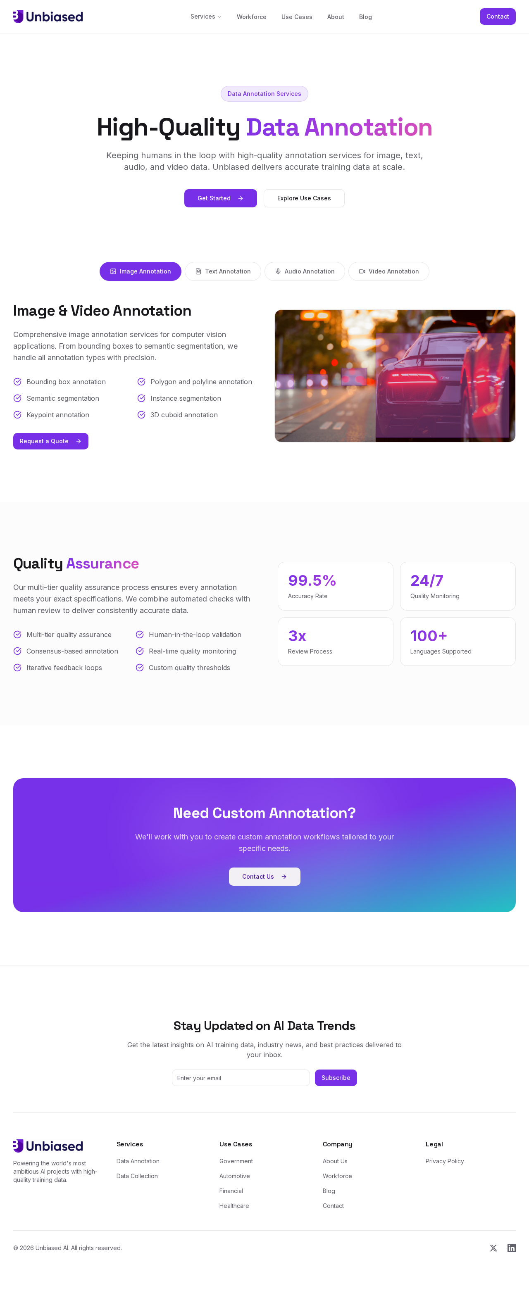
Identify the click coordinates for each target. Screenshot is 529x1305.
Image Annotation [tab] (145, 271)
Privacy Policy (445, 1161)
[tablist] (264, 271)
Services (203, 16)
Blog (365, 16)
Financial (231, 1190)
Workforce (252, 16)
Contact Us (258, 876)
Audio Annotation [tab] (310, 271)
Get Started (214, 198)
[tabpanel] (264, 375)
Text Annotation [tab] (228, 271)
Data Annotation (138, 1161)
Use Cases (296, 16)
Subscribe (336, 1077)
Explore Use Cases (304, 198)
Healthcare (234, 1205)
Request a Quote (44, 441)
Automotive (234, 1175)
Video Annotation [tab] (394, 271)
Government (236, 1161)
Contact (497, 16)
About (335, 16)
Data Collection (137, 1175)
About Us (335, 1161)
